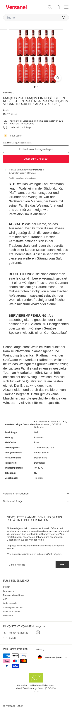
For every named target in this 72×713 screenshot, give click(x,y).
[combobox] (36, 17)
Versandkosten (25, 143)
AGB (5, 599)
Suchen (6, 587)
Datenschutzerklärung (13, 595)
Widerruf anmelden (12, 611)
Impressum (8, 591)
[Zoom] (57, 77)
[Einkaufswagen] (57, 7)
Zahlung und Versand (13, 607)
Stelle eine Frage (13, 501)
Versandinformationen (16, 493)
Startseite (8, 92)
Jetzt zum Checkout (36, 158)
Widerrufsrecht (10, 603)
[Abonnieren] (62, 564)
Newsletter (8, 615)
